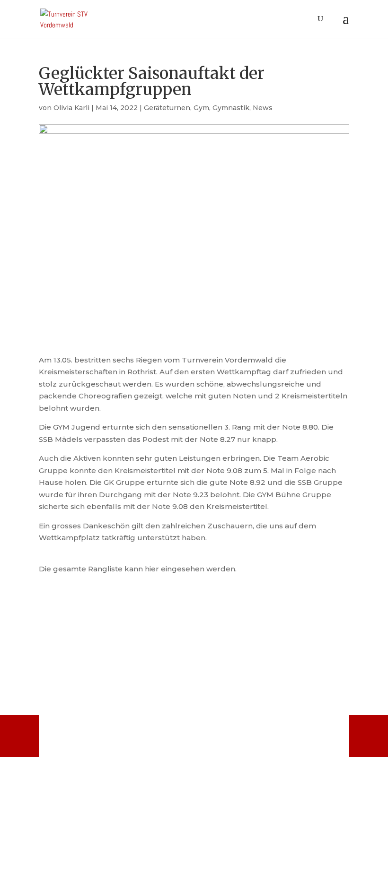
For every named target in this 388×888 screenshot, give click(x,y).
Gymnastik (230, 107)
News (263, 107)
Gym (201, 107)
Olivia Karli (71, 107)
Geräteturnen (167, 107)
